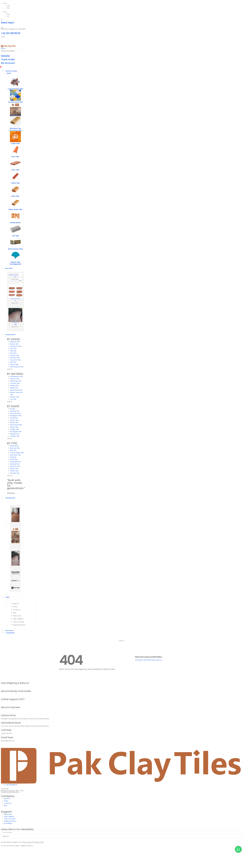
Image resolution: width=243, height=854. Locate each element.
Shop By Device (10, 334)
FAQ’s (147, 660)
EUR (8, 8)
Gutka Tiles (15, 183)
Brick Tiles (15, 196)
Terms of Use (26, 842)
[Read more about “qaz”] (20, 275)
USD (5, 3)
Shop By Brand (10, 498)
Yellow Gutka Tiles (15, 209)
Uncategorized (15, 264)
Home (137, 660)
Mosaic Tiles (15, 262)
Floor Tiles (15, 170)
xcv (15, 277)
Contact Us (158, 660)
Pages (7, 597)
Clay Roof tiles (15, 115)
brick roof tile (15, 128)
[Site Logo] (8, 46)
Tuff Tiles (15, 236)
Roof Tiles (15, 157)
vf (15, 300)
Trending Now (10, 633)
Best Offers (9, 268)
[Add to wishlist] (20, 280)
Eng (5, 12)
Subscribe (5, 836)
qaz (15, 324)
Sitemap (151, 660)
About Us (142, 660)
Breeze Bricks (15, 223)
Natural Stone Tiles (15, 249)
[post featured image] (15, 82)
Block (9, 73)
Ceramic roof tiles (15, 102)
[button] (3, 48)
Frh (8, 16)
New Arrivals (9, 630)
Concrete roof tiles (15, 89)
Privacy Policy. (39, 842)
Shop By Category (11, 71)
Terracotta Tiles (15, 130)
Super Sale (15, 143)
